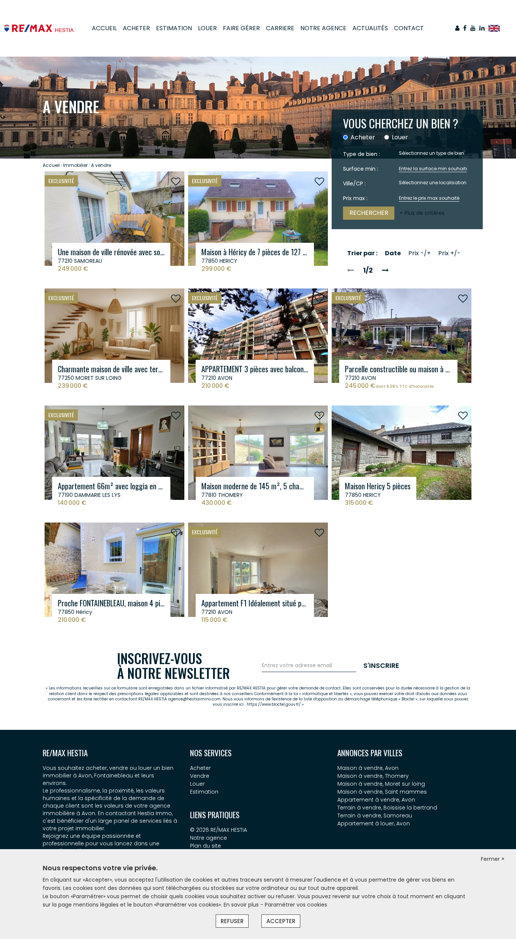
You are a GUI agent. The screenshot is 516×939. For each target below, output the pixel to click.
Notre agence (208, 838)
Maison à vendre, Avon (368, 768)
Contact (409, 28)
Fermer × (493, 859)
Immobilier (75, 165)
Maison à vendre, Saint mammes (382, 792)
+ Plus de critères (422, 213)
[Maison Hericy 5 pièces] (401, 452)
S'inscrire (381, 665)
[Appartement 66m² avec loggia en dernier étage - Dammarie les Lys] (114, 452)
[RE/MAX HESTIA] (38, 28)
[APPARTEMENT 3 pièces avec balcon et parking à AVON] (258, 335)
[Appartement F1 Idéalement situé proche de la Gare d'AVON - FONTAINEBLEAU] (258, 569)
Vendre (199, 776)
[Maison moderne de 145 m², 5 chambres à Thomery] (258, 452)
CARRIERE (280, 28)
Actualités (370, 28)
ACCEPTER (280, 921)
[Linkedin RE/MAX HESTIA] (482, 28)
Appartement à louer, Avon (373, 823)
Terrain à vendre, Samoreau (374, 815)
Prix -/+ (419, 253)
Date (393, 253)
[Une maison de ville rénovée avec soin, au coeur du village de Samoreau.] (114, 218)
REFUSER (232, 921)
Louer (207, 28)
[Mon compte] (457, 28)
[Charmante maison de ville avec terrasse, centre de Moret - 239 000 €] (114, 335)
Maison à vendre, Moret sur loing (381, 784)
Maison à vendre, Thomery (373, 776)
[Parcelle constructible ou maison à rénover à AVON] (401, 335)
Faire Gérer (241, 28)
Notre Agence (323, 28)
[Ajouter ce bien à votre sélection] (176, 181)
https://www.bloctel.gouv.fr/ (274, 704)
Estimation (174, 28)
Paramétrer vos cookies (296, 904)
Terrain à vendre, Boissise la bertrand (387, 807)
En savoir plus (242, 904)
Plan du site (205, 846)
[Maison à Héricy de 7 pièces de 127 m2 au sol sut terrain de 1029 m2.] (258, 218)
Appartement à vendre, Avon (376, 799)
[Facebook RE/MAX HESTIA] (465, 28)
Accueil (104, 28)
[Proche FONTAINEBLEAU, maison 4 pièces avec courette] (114, 569)
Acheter (136, 28)
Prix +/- (449, 253)
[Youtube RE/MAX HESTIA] (473, 28)
